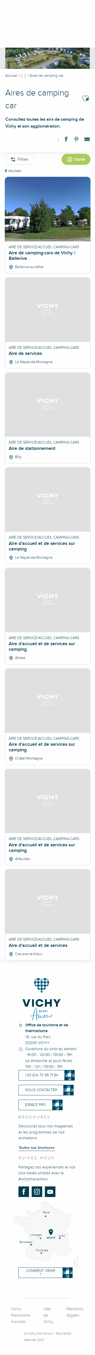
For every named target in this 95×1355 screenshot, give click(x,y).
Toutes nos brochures (37, 1148)
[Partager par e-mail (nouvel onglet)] (87, 140)
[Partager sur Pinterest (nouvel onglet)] (76, 140)
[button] (85, 98)
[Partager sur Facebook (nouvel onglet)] (66, 140)
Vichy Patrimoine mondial (20, 1315)
